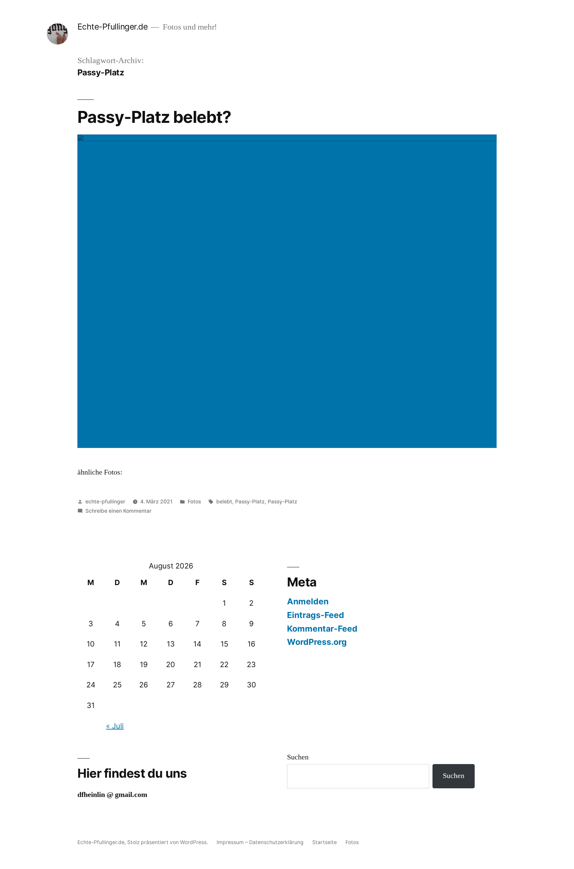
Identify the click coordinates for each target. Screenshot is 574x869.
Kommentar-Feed (322, 629)
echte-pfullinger (105, 501)
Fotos (194, 501)
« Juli (115, 726)
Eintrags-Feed (315, 615)
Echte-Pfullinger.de (112, 27)
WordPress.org (317, 642)
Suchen (298, 757)
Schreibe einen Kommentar (118, 511)
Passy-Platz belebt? (154, 117)
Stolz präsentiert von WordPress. (168, 842)
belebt (224, 501)
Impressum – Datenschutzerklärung (260, 842)
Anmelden (308, 601)
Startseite (324, 842)
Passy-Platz (250, 501)
